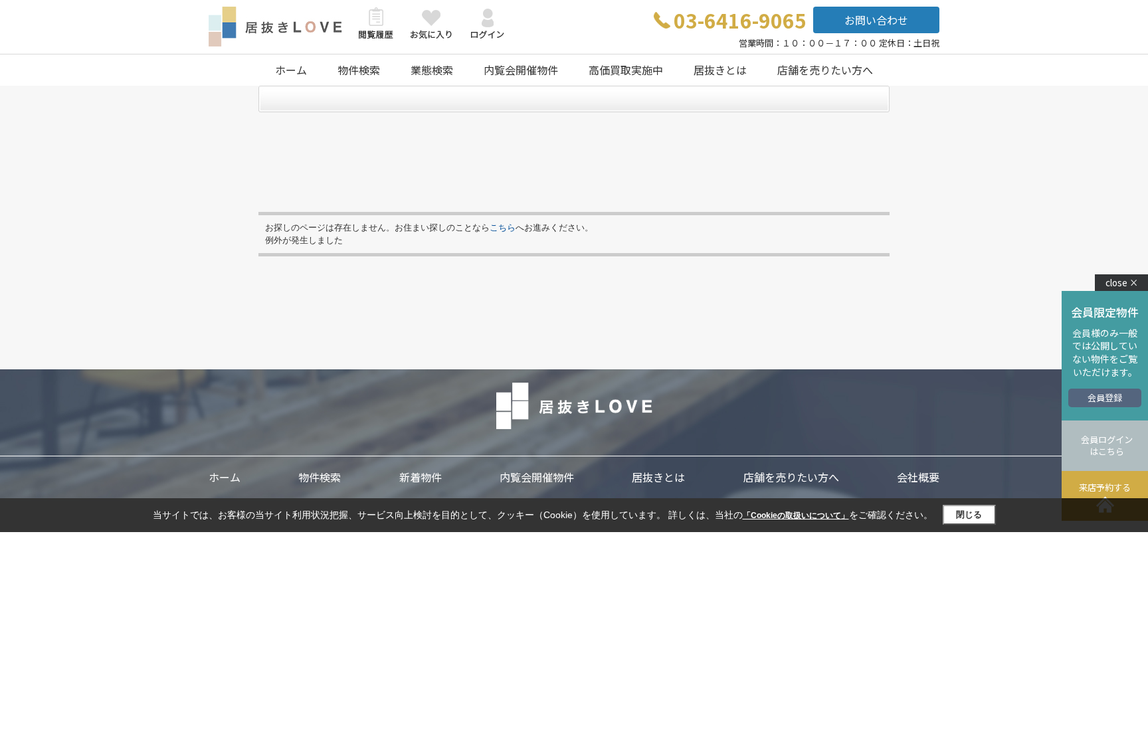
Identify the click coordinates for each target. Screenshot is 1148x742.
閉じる (969, 514)
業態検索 (432, 70)
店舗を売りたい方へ (825, 70)
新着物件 (420, 477)
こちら (503, 227)
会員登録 (1105, 397)
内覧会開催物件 (521, 70)
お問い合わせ (876, 20)
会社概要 (918, 477)
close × (1121, 282)
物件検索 (358, 70)
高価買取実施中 (626, 70)
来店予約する (1105, 487)
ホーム (291, 70)
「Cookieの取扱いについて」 (796, 515)
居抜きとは (720, 70)
